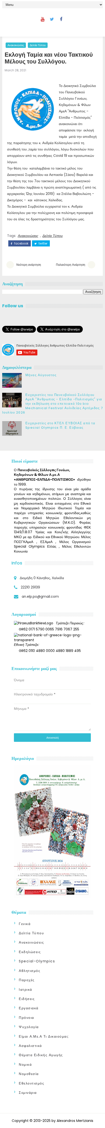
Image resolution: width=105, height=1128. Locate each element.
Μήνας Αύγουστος (41, 375)
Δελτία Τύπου (38, 45)
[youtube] (42, 19)
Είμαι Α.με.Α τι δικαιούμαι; (44, 1036)
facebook (20, 243)
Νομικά (25, 1064)
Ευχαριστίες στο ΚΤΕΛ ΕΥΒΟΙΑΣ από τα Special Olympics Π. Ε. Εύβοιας (60, 425)
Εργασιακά (29, 1008)
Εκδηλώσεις (30, 951)
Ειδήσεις (27, 998)
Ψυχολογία (29, 1026)
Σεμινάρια (28, 1092)
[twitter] (51, 19)
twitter (42, 243)
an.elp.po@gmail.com (40, 596)
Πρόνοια (26, 1017)
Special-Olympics (37, 961)
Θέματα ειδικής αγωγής (41, 1055)
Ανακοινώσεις (16, 45)
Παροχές (27, 980)
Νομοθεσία (29, 1073)
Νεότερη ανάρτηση (28, 265)
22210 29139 (30, 587)
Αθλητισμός (29, 970)
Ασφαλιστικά (30, 1045)
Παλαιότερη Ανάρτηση (70, 265)
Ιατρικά (25, 989)
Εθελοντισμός (31, 1083)
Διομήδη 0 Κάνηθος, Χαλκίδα (42, 577)
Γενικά (25, 923)
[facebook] (61, 19)
